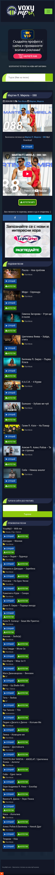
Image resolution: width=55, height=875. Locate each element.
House (8, 532)
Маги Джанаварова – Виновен (18, 673)
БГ (7, 676)
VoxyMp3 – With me (12, 528)
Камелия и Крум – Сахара (16, 593)
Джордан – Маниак (12, 541)
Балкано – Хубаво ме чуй (35, 403)
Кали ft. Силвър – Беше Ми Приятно (21, 621)
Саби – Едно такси (12, 774)
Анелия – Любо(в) (12, 636)
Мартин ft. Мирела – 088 (35, 137)
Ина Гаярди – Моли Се (14, 648)
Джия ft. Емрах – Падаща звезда (19, 605)
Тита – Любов (10, 697)
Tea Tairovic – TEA (12, 710)
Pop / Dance (16, 532)
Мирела (40, 101)
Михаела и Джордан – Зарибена (19, 568)
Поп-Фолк (22, 101)
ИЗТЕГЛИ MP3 (28, 202)
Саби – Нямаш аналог (33, 470)
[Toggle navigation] (48, 11)
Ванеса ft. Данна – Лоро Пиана (18, 798)
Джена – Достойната (13, 746)
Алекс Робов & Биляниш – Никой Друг (22, 826)
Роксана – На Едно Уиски (15, 580)
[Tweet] (40, 218)
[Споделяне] (15, 218)
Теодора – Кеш (10, 838)
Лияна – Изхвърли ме (14, 734)
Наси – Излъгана (11, 814)
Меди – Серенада (31, 292)
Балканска (10, 713)
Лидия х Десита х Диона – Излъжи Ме (22, 722)
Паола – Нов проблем (33, 270)
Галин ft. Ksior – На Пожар (35, 425)
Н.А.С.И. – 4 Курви (31, 381)
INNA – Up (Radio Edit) (13, 685)
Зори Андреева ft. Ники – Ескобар (20, 786)
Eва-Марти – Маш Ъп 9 (14, 661)
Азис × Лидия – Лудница (15, 556)
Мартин (33, 101)
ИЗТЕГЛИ (11, 286)
